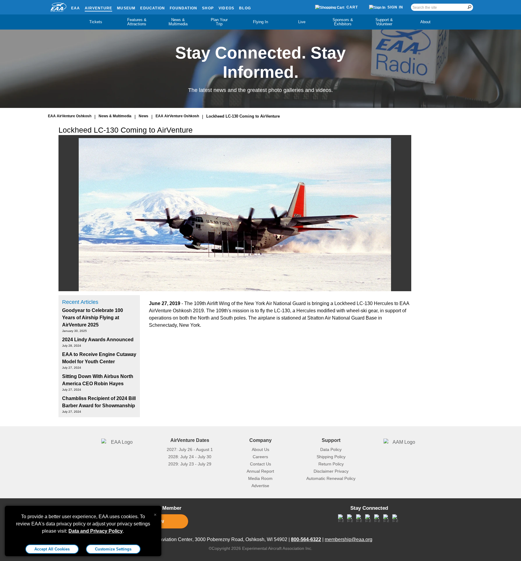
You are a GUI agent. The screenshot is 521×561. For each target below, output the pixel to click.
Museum (126, 8)
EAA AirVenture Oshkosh (69, 116)
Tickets (95, 22)
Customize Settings (113, 549)
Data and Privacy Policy (95, 531)
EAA (75, 8)
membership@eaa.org (348, 539)
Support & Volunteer (384, 21)
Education (152, 8)
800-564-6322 (306, 539)
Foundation (183, 8)
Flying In (260, 22)
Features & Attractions (137, 21)
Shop (208, 8)
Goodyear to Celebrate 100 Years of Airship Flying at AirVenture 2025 (92, 317)
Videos (226, 8)
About (425, 22)
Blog (245, 8)
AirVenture (98, 8)
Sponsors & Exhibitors (343, 21)
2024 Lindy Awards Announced (98, 339)
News (143, 116)
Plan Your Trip (219, 21)
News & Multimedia (178, 21)
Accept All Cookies (52, 549)
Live (301, 22)
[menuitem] (95, 22)
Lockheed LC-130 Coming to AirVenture (243, 116)
